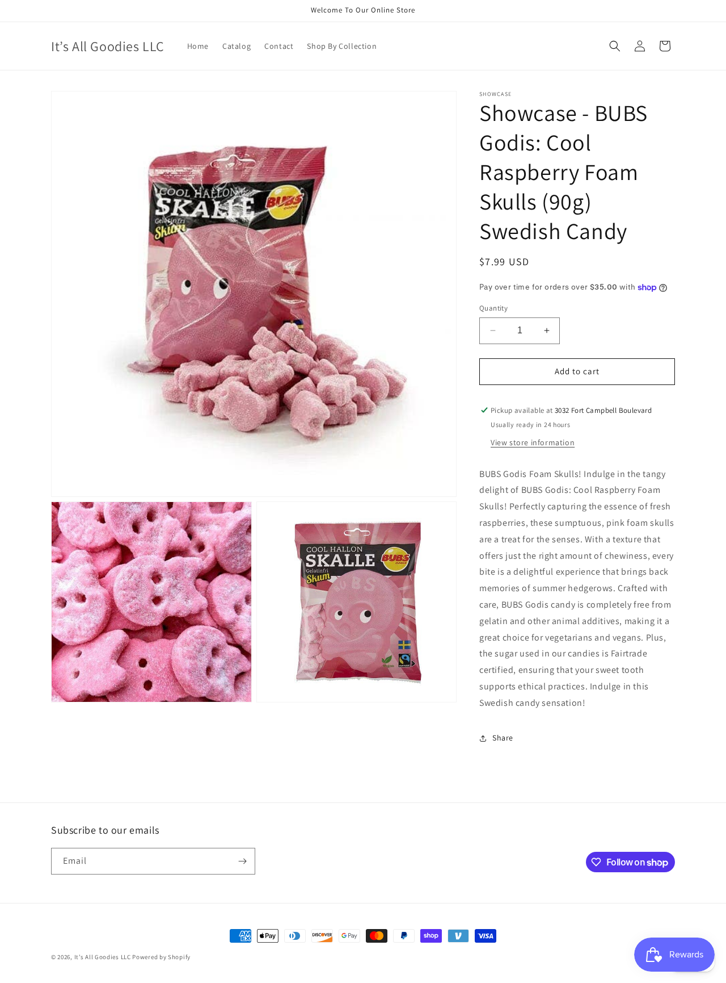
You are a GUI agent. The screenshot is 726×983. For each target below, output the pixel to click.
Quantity (493, 308)
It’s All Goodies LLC (102, 957)
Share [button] (502, 738)
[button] (614, 46)
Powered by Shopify (161, 957)
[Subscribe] (242, 861)
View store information (533, 442)
